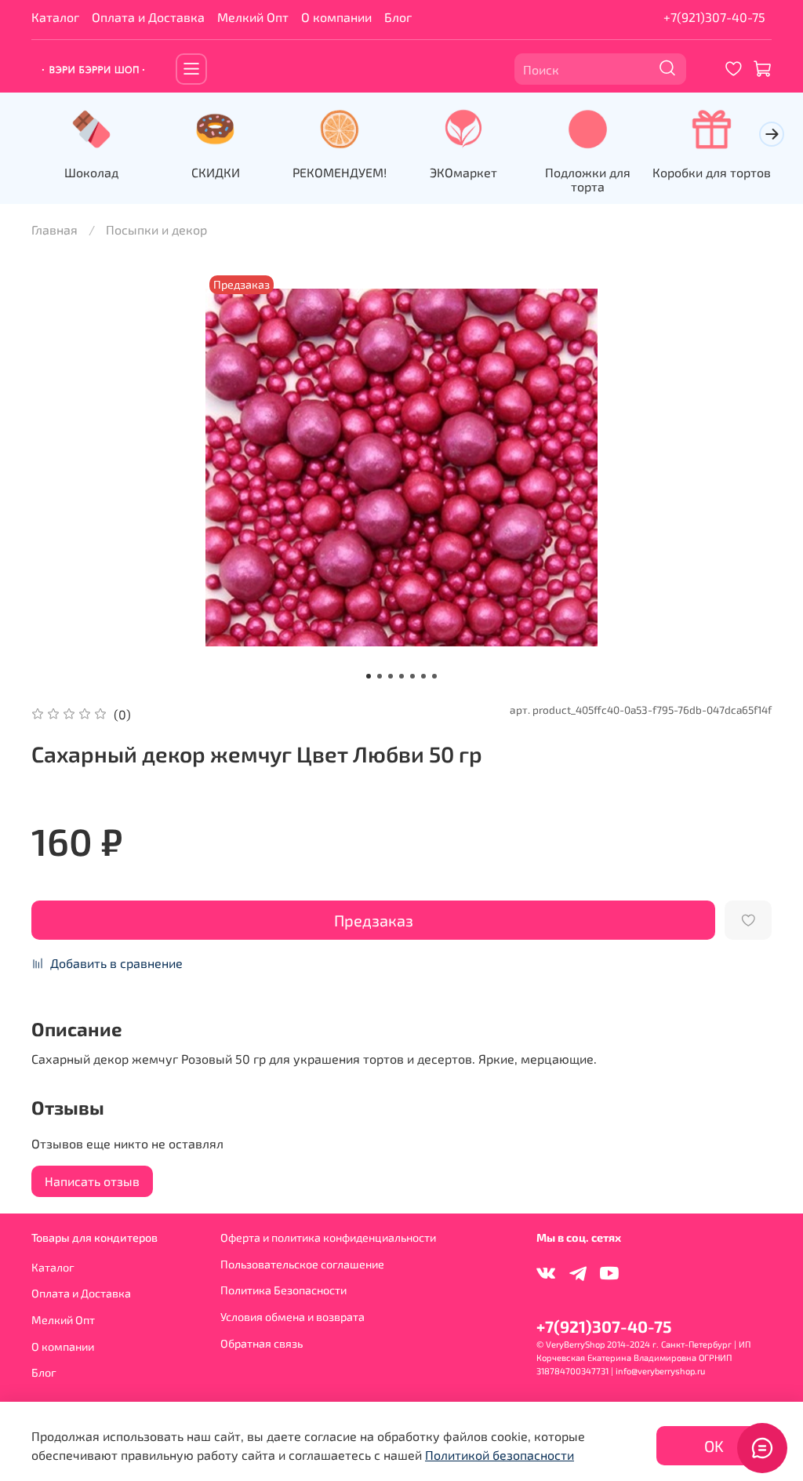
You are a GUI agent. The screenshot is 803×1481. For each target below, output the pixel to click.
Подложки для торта (587, 179)
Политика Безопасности (283, 1290)
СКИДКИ (215, 172)
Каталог (55, 16)
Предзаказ (373, 920)
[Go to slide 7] (434, 676)
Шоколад (91, 172)
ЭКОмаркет (463, 172)
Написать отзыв (92, 1181)
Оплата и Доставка (148, 16)
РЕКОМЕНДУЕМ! (339, 172)
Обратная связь (261, 1343)
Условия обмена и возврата (292, 1316)
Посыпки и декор (156, 229)
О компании (336, 16)
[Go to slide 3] (390, 676)
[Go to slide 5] (412, 676)
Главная (54, 229)
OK (714, 1445)
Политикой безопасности (499, 1454)
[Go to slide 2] (379, 676)
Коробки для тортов (711, 172)
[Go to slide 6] (423, 676)
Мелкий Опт (253, 16)
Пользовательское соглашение (302, 1264)
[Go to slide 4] (401, 676)
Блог (398, 16)
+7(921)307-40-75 (714, 16)
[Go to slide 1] (368, 676)
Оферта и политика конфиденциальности (328, 1237)
